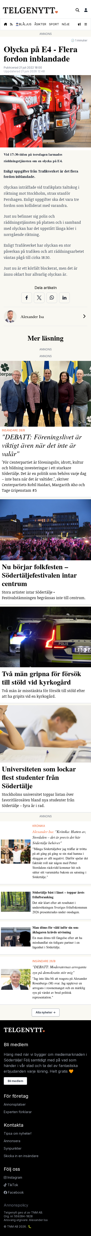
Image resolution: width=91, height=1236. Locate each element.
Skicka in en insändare (21, 1156)
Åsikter (40, 24)
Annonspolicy (16, 1205)
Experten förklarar (18, 1112)
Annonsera (12, 1141)
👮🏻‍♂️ (23, 24)
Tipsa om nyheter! (18, 1133)
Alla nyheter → (46, 1012)
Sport (54, 24)
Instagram (14, 1177)
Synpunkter (12, 1148)
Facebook (15, 1192)
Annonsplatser (15, 1104)
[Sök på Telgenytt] (77, 10)
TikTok (12, 1185)
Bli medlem (15, 1081)
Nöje (66, 24)
